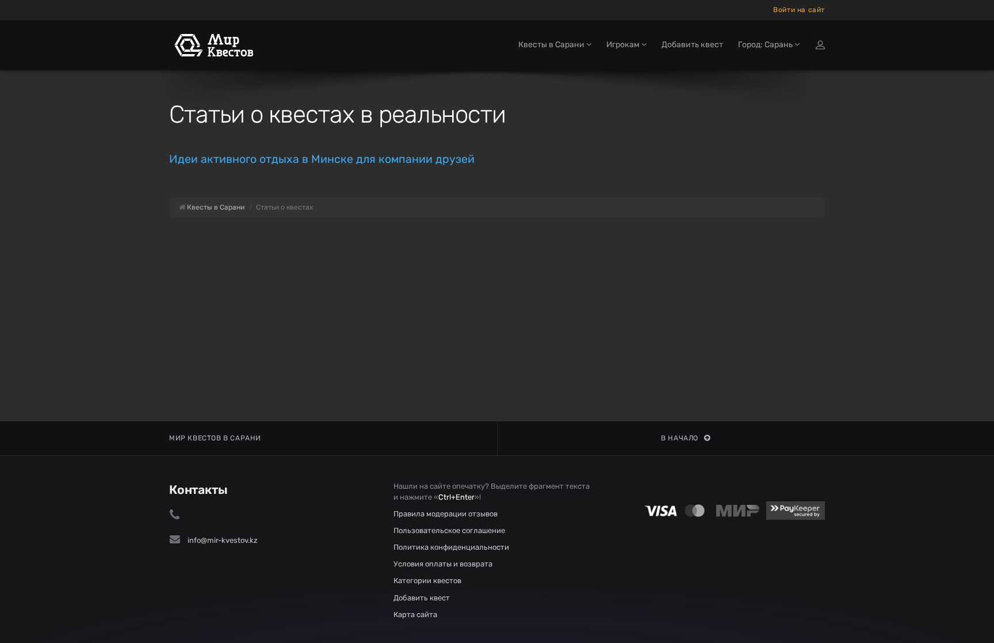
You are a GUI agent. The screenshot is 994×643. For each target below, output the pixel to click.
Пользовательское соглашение (449, 530)
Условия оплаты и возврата (442, 564)
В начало (679, 438)
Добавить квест (692, 45)
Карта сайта (415, 614)
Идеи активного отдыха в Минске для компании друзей (322, 159)
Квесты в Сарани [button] (552, 45)
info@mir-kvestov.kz (223, 540)
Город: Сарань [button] (766, 45)
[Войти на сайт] (820, 45)
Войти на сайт (799, 10)
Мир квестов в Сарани (215, 438)
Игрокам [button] (623, 45)
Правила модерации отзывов (445, 513)
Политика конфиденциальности (451, 547)
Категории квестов (427, 580)
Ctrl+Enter (456, 497)
